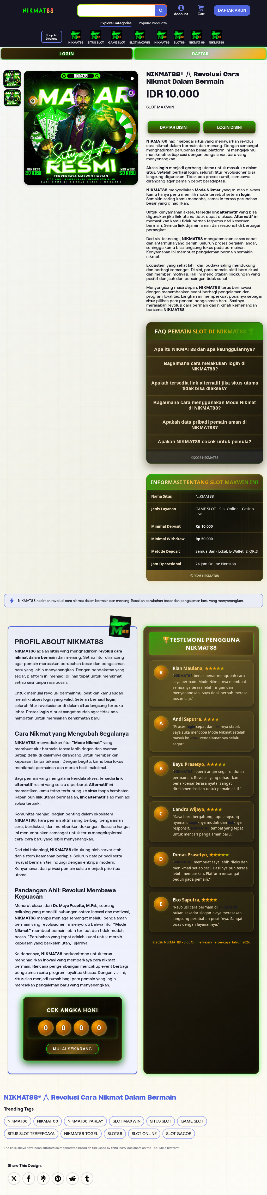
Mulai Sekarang (72, 1049)
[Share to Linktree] (43, 1178)
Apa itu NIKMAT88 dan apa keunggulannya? (204, 349)
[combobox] (116, 10)
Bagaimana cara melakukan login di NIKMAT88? (205, 366)
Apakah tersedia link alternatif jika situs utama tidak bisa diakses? (204, 385)
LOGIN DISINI (229, 127)
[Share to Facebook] (28, 1178)
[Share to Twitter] (14, 1178)
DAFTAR (200, 54)
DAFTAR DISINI (173, 127)
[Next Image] (134, 128)
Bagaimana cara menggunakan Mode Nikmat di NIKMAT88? (204, 405)
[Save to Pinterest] (58, 1178)
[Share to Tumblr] (87, 1178)
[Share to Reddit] (72, 1178)
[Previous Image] (28, 128)
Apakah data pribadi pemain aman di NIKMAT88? (204, 424)
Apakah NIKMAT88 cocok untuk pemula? (205, 441)
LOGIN (66, 54)
